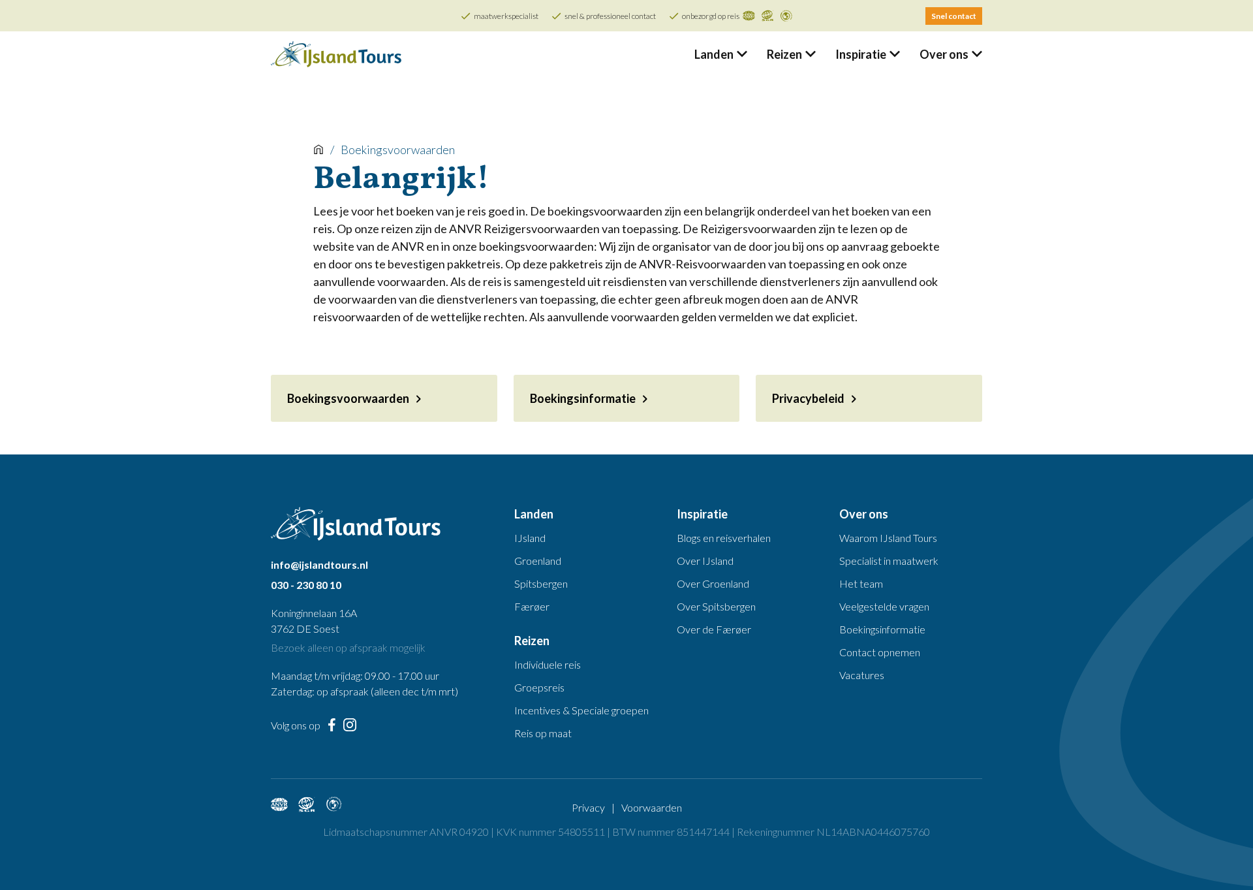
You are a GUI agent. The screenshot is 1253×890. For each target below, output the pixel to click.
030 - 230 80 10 (306, 585)
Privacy (588, 807)
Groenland (537, 560)
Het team (861, 583)
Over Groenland (713, 583)
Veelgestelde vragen (884, 606)
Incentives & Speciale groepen (581, 710)
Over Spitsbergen (716, 606)
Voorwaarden (651, 807)
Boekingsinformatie (882, 629)
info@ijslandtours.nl (319, 564)
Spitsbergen (541, 583)
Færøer (531, 606)
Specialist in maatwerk (888, 560)
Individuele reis (547, 664)
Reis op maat (543, 733)
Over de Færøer (714, 629)
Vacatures (861, 675)
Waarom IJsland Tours (888, 538)
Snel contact (953, 16)
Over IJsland (705, 560)
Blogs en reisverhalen (724, 538)
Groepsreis (539, 687)
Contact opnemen (879, 652)
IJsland (530, 538)
